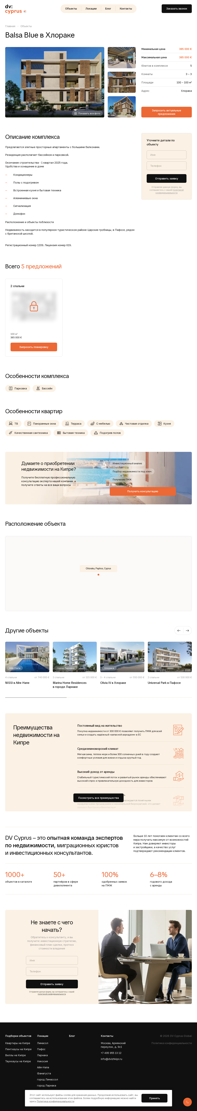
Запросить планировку (33, 347)
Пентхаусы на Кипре (18, 1049)
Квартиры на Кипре (17, 1043)
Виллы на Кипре (15, 1055)
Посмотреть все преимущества (98, 797)
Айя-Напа (43, 1067)
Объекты (71, 8)
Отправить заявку (166, 178)
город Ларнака (46, 1085)
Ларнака (42, 1055)
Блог (108, 8)
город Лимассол (47, 1079)
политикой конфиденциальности (52, 994)
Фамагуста (44, 1073)
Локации (91, 8)
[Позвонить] (187, 1102)
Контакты (126, 8)
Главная (10, 26)
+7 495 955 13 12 (111, 1052)
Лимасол (42, 1043)
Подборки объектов (18, 1035)
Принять (154, 1098)
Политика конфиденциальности (171, 1043)
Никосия (42, 1061)
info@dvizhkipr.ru (111, 1059)
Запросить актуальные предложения (166, 112)
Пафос (41, 1049)
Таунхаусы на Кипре (18, 1061)
